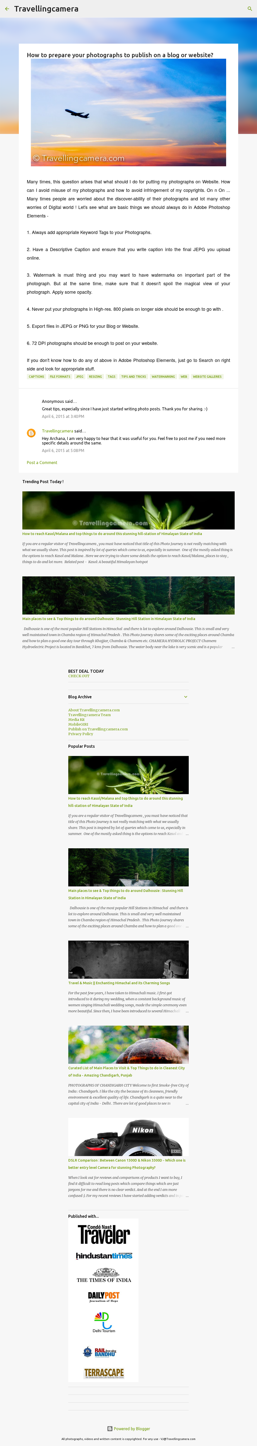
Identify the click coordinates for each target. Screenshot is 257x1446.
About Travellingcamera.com (94, 710)
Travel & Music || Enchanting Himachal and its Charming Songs (119, 983)
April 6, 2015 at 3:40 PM (63, 416)
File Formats (60, 376)
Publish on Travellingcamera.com (98, 729)
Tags (111, 376)
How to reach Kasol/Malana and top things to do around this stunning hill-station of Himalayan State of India (112, 534)
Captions (36, 376)
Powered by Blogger (131, 1428)
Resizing (95, 376)
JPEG (79, 376)
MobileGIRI (78, 724)
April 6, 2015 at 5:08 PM (63, 450)
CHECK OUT (79, 676)
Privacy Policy (80, 734)
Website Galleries (207, 376)
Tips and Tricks (133, 376)
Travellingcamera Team (89, 715)
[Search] (250, 9)
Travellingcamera (46, 8)
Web (184, 376)
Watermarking (163, 376)
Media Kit (76, 719)
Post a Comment (42, 462)
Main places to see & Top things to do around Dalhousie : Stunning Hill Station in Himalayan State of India (108, 619)
